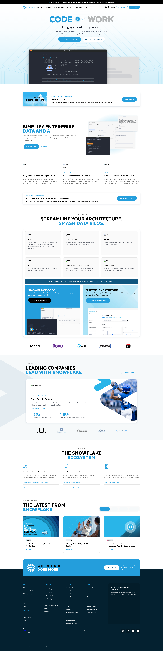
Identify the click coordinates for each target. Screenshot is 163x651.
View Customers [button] (129, 372)
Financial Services (48, 593)
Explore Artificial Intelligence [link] (112, 487)
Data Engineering (27, 594)
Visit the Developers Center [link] (71, 482)
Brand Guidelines (70, 603)
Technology (47, 611)
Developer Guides (91, 606)
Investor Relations (70, 597)
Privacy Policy (52, 630)
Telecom (46, 608)
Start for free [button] (112, 568)
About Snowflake (70, 587)
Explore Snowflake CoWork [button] (98, 300)
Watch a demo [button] (128, 568)
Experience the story (38, 408)
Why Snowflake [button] (31, 147)
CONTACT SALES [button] (122, 7)
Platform (25, 587)
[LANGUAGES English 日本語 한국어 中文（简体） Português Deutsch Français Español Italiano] (106, 7)
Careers (68, 594)
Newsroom (68, 609)
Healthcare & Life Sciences (51, 596)
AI (23, 600)
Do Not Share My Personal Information (95, 630)
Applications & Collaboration (30, 603)
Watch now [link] (110, 549)
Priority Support (27, 617)
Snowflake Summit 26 (71, 623)
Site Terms (59, 630)
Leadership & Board (71, 591)
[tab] (41, 431)
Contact (68, 606)
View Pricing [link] (45, 147)
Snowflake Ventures (71, 617)
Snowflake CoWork (28, 591)
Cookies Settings (81, 630)
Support (25, 614)
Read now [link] (28, 549)
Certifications (90, 600)
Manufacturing (48, 599)
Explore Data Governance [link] (111, 482)
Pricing (24, 606)
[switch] (80, 19)
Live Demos (90, 591)
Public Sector (47, 602)
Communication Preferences (69, 630)
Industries (47, 584)
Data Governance (91, 612)
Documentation (91, 609)
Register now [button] (129, 99)
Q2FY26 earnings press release (46, 646)
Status (24, 620)
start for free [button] (134, 7)
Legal (29, 632)
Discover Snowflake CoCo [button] (69, 39)
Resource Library (91, 587)
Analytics (25, 597)
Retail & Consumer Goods (40, 395)
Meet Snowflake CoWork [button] (93, 39)
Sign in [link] (113, 7)
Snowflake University (92, 603)
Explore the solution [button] (127, 198)
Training (89, 597)
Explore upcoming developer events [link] (73, 487)
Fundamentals (90, 594)
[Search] (109, 7)
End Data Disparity (71, 620)
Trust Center (69, 600)
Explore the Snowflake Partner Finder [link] (34, 487)
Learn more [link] (31, 252)
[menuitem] (40, 7)
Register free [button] (111, 2)
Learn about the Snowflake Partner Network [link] (36, 482)
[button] (161, 2)
